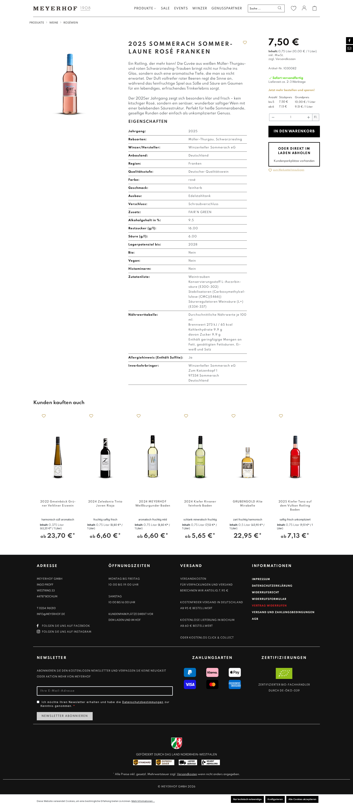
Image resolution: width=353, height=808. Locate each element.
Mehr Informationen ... (143, 801)
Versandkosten (187, 774)
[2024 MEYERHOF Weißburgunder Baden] (153, 453)
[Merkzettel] (293, 8)
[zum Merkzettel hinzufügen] (245, 42)
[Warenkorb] (314, 8)
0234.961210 (47, 608)
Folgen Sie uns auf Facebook (66, 626)
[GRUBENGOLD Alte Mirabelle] (248, 453)
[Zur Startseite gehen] (60, 8)
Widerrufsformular (269, 599)
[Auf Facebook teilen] (349, 40)
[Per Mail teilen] (349, 48)
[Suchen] (279, 8)
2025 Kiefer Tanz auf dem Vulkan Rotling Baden (295, 505)
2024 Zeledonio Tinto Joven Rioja (105, 503)
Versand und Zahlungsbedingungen (283, 612)
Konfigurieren (275, 799)
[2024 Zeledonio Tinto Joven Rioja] (105, 453)
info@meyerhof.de (51, 614)
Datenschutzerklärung (272, 586)
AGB (255, 619)
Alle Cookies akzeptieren (302, 799)
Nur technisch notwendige (247, 799)
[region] (176, 477)
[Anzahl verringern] (273, 117)
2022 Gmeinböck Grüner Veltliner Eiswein (58, 503)
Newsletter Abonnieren (65, 716)
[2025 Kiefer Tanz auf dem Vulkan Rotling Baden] (295, 453)
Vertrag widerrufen (269, 605)
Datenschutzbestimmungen (142, 702)
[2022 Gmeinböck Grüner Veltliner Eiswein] (58, 453)
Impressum (261, 579)
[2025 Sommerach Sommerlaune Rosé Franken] (69, 78)
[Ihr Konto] (304, 8)
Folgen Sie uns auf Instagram (66, 632)
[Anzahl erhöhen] (309, 117)
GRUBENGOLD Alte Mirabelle (248, 503)
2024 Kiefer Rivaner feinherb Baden (200, 503)
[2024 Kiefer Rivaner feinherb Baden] (200, 453)
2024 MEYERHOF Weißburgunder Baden (152, 503)
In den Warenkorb (294, 131)
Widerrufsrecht (265, 592)
